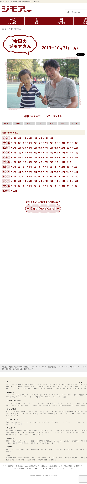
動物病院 (26, 443)
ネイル (32, 397)
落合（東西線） (42, 458)
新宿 (13, 460)
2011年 (6, 181)
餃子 (26, 384)
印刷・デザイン (10, 414)
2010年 (6, 185)
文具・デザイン (10, 430)
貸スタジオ (41, 403)
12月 (76, 142)
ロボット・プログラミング (67, 403)
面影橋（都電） (31, 460)
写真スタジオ (79, 412)
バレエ (55, 403)
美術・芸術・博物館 (46, 449)
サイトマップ (60, 468)
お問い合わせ (8, 465)
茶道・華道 (46, 405)
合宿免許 (48, 403)
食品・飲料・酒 (10, 434)
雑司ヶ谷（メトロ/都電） (72, 458)
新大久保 (51, 458)
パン (32, 386)
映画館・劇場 (9, 422)
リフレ (7, 397)
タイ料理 (65, 388)
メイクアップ (34, 395)
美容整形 (81, 395)
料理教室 (54, 405)
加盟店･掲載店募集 (49, 465)
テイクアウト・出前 (78, 432)
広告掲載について (32, 465)
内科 (82, 441)
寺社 (28, 449)
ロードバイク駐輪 (31, 414)
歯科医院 (8, 443)
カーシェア (9, 416)
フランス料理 (40, 386)
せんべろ (32, 384)
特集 (37, 21)
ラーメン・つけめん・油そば (57, 384)
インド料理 (57, 388)
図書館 (82, 449)
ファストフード (25, 388)
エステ (26, 397)
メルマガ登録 (18, 468)
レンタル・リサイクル (51, 412)
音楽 (26, 405)
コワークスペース (10, 403)
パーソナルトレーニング (12, 395)
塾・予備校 (20, 405)
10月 (62, 142)
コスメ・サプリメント (46, 430)
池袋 (82, 458)
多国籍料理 (9, 386)
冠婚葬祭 (50, 414)
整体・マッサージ (45, 395)
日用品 (35, 430)
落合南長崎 (59, 458)
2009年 (6, 190)
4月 (30, 138)
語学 (19, 403)
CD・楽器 (19, 434)
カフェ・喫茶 (18, 386)
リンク (71, 468)
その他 (64, 397)
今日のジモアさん (15, 29)
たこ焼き (65, 386)
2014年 (6, 166)
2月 (19, 138)
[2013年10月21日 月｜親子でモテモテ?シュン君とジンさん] (43, 106)
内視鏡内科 (40, 441)
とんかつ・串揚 (14, 388)
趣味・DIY (59, 432)
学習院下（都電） (43, 460)
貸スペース (25, 403)
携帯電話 (19, 430)
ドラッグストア (40, 443)
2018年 (6, 147)
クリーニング (20, 414)
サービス (61, 412)
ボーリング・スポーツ (21, 422)
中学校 (83, 405)
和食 (7, 384)
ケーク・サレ (78, 386)
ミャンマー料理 (74, 388)
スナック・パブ (10, 424)
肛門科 (33, 441)
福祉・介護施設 (68, 449)
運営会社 (19, 465)
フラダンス (25, 395)
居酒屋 (45, 384)
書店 (38, 432)
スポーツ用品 (83, 430)
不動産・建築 (42, 414)
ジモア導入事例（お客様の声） (71, 465)
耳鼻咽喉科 (75, 441)
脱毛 (75, 395)
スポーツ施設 (58, 449)
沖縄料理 (20, 384)
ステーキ (12, 384)
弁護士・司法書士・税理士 (79, 414)
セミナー (33, 403)
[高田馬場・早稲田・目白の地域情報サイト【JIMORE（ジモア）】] (17, 11)
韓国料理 (49, 388)
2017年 (6, 152)
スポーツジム (56, 395)
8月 (51, 138)
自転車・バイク (10, 432)
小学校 (77, 405)
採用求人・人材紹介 (27, 412)
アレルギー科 (58, 441)
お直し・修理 (38, 412)
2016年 (6, 157)
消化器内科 (49, 441)
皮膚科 (15, 441)
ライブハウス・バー (68, 422)
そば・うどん (56, 386)
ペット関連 (70, 412)
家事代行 (16, 412)
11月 (69, 142)
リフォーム (9, 412)
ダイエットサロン (67, 395)
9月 (56, 142)
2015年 (6, 162)
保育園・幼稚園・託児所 (66, 405)
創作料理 (69, 384)
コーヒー (48, 386)
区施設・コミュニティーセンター (15, 449)
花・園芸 (32, 434)
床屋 (37, 397)
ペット (26, 434)
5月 (35, 138)
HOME (4, 29)
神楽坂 (7, 460)
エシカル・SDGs (59, 430)
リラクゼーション (17, 397)
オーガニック (27, 430)
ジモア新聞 (61, 21)
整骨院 (19, 443)
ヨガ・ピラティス (46, 397)
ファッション (31, 432)
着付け (79, 403)
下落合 (34, 458)
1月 (14, 138)
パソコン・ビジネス (35, 405)
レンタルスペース (35, 422)
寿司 (7, 388)
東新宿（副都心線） (24, 458)
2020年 (6, 138)
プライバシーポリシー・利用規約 (39, 468)
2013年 (6, 171)
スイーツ (26, 386)
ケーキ (39, 384)
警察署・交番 (35, 449)
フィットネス (56, 397)
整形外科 (8, 441)
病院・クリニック (24, 441)
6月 (40, 138)
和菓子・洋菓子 (21, 432)
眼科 (14, 443)
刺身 (71, 386)
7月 (46, 138)
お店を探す (12, 21)
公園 (76, 449)
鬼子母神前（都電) (11, 458)
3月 (25, 138)
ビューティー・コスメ (48, 432)
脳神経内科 (67, 441)
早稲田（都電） (20, 460)
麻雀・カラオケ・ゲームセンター (51, 422)
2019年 (6, 142)
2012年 (6, 176)
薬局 (32, 443)
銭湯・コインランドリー (62, 414)
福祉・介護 (50, 443)
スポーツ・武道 (10, 405)
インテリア (68, 432)
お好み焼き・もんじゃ (38, 388)
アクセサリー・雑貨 (71, 430)
